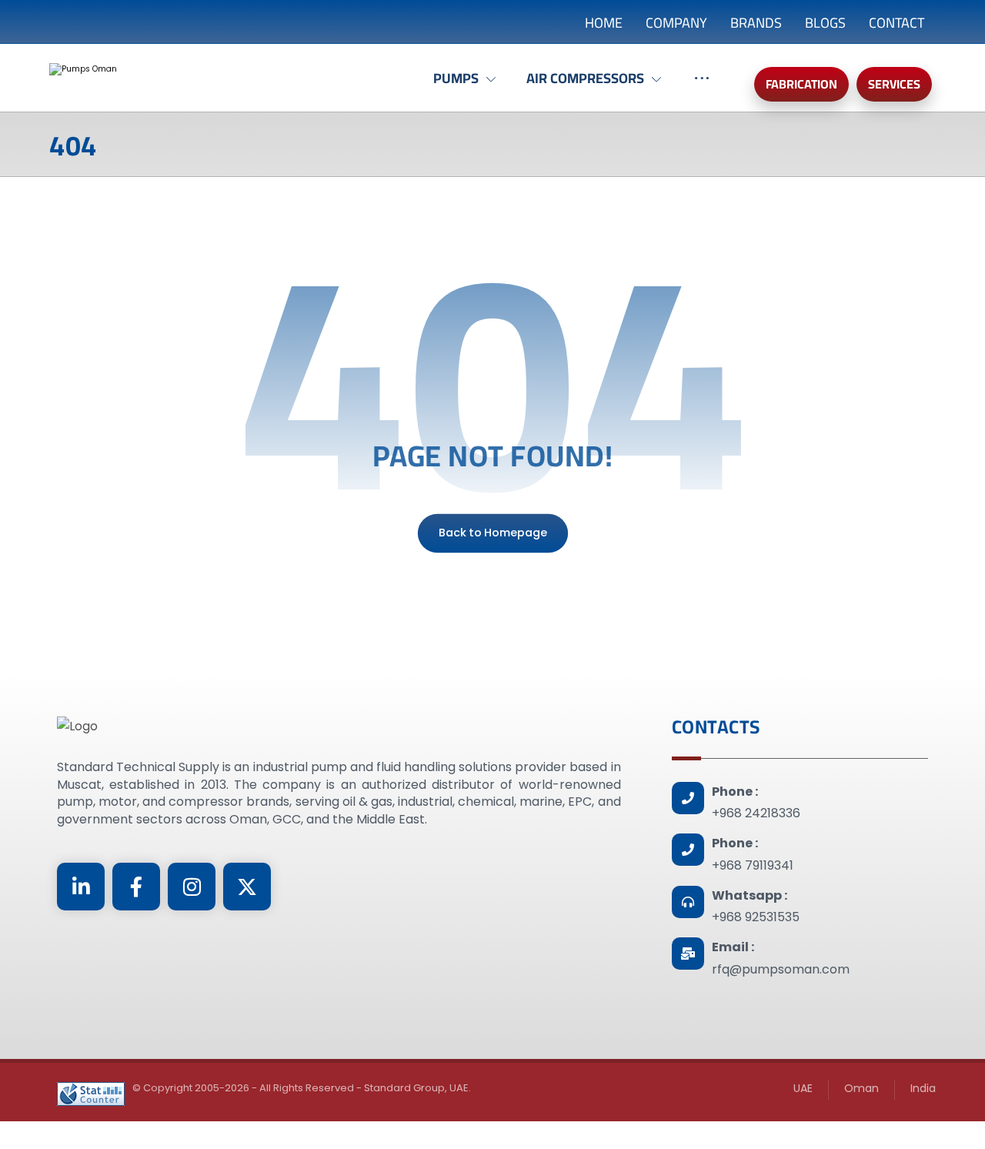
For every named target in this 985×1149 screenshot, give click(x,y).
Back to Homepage (492, 533)
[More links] (701, 86)
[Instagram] (191, 886)
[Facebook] (136, 886)
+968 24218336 (756, 813)
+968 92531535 (756, 917)
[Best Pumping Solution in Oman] (184, 81)
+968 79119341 (752, 865)
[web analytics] (91, 1094)
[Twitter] (247, 886)
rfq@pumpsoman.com (781, 969)
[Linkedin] (81, 886)
